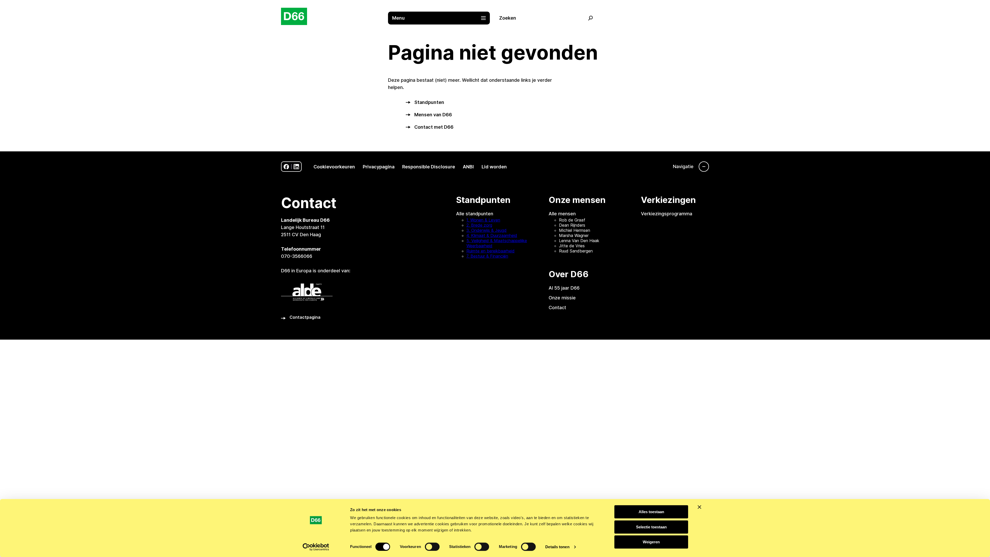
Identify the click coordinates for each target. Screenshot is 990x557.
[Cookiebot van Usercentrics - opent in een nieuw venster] (316, 547)
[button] (441, 18)
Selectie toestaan (651, 527)
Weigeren (651, 542)
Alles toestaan (651, 512)
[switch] (432, 547)
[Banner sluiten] (699, 507)
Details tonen (557, 547)
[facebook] (286, 166)
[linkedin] (296, 166)
